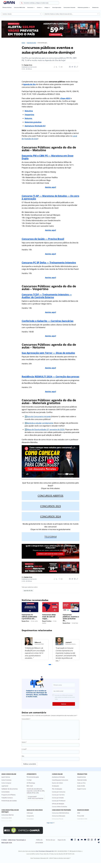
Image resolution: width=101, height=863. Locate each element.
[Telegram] (99, 842)
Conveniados (5, 792)
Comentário (26, 719)
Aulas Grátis (81, 786)
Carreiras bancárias (61, 320)
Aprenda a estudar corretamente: (40, 423)
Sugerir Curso (81, 789)
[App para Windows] (72, 840)
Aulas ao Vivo (81, 783)
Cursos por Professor (58, 800)
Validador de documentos (9, 789)
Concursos (30, 7)
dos (73, 352)
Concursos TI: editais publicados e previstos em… (29, 617)
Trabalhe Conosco (7, 798)
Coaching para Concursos (60, 780)
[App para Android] (82, 840)
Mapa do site (62, 840)
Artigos (47, 7)
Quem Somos (5, 777)
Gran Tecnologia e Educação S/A (45, 851)
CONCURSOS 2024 (50, 516)
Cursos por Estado (58, 798)
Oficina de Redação (58, 803)
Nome (24, 742)
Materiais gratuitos (83, 7)
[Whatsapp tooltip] (92, 840)
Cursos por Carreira (58, 795)
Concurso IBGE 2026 (19, 7)
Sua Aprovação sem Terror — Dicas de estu (46, 352)
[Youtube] (85, 840)
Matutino (29, 111)
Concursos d (29, 238)
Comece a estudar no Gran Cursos (50, 554)
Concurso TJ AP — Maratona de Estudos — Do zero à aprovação (50, 197)
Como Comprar (6, 783)
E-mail (24, 749)
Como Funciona (6, 780)
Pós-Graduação (57, 789)
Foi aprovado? (35, 797)
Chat (29, 780)
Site (23, 756)
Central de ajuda (33, 777)
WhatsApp (31, 783)
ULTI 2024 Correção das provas (60, 376)
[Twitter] (99, 840)
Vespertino (29, 114)
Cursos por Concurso (58, 792)
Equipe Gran (28, 65)
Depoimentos (81, 777)
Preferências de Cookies (9, 800)
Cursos (39, 7)
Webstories (95, 7)
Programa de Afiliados (8, 795)
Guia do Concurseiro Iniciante (39, 416)
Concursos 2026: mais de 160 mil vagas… (49, 617)
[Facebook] (95, 840)
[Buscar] (22, 3)
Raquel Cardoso (46, 621)
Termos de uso (50, 840)
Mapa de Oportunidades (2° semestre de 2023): (46, 429)
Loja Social (4, 786)
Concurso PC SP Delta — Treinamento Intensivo (49, 262)
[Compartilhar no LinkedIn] (74, 67)
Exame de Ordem (57, 783)
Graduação (55, 786)
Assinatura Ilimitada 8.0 (35, 126)
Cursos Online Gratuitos (59, 806)
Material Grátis (82, 780)
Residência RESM (31, 376)
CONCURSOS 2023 (50, 506)
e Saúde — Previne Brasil (50, 238)
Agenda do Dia (29, 84)
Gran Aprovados (56, 7)
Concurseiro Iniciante (69, 7)
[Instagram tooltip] (88, 840)
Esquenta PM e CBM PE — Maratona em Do (46, 155)
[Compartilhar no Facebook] (69, 67)
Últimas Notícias (7, 7)
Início (23, 42)
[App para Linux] (75, 840)
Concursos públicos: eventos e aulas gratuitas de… (71, 618)
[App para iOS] (78, 840)
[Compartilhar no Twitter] (72, 67)
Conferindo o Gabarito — (36, 320)
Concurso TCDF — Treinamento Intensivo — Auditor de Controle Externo (47, 296)
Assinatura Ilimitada (58, 777)
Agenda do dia (31, 42)
